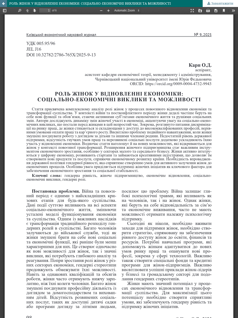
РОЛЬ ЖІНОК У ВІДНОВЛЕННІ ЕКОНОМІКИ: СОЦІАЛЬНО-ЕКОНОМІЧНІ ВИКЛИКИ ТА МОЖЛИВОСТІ (90, 3)
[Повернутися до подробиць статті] (3, 3)
